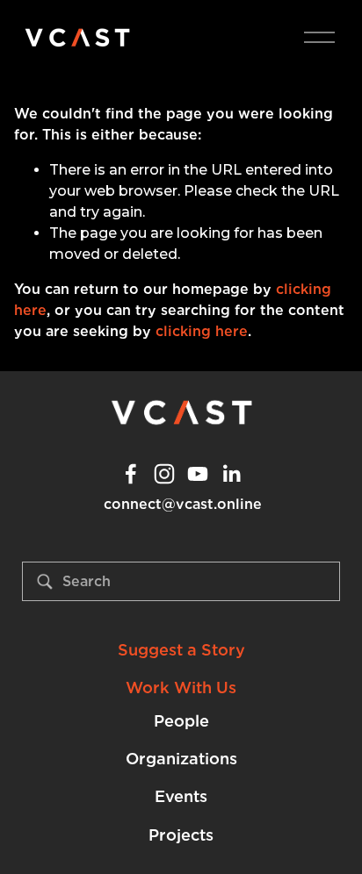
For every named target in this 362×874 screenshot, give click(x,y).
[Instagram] (164, 473)
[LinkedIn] (231, 473)
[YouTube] (197, 473)
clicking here (202, 331)
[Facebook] (130, 473)
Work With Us (181, 687)
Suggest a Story (181, 650)
